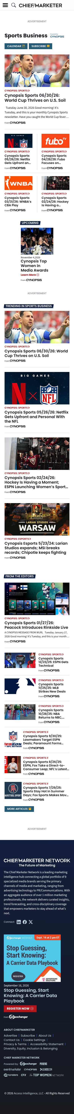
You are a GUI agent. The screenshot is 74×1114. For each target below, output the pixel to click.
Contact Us (12, 1040)
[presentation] (37, 71)
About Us (45, 1036)
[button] (5, 5)
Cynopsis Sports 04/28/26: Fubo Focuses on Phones (54, 161)
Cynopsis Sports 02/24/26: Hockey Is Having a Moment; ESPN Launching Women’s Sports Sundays (36, 484)
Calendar (14, 46)
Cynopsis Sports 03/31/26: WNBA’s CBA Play (18, 201)
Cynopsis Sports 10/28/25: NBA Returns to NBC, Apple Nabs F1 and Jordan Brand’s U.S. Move (53, 719)
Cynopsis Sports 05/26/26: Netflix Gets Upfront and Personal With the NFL (18, 163)
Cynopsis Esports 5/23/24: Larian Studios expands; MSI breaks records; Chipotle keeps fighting (36, 548)
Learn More (29, 275)
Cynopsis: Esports (17, 539)
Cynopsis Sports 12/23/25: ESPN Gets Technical (53, 662)
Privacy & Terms (15, 1044)
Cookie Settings (34, 1040)
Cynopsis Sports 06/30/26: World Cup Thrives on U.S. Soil (35, 97)
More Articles (17, 809)
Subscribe (38, 46)
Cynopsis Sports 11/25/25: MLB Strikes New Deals (52, 688)
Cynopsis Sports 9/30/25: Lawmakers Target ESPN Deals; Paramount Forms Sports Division (42, 741)
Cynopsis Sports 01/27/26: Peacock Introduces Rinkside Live (36, 625)
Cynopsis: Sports (16, 90)
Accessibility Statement (46, 1044)
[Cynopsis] (57, 36)
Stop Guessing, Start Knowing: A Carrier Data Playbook (30, 995)
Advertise (10, 1036)
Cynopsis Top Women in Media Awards (34, 265)
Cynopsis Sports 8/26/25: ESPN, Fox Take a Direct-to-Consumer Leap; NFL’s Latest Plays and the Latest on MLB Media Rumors (45, 769)
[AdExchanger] (18, 1016)
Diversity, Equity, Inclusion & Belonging (30, 1049)
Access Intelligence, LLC (28, 1093)
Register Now (18, 1008)
